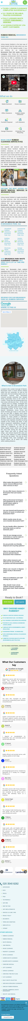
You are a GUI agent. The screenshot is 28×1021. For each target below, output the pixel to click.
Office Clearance (6, 113)
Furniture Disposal (6, 122)
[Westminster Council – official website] (6, 871)
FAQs (4, 896)
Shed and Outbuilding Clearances (12, 983)
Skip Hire (5, 903)
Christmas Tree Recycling (20, 131)
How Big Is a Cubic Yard (9, 912)
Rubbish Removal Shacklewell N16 (19, 456)
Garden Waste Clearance (10, 958)
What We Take (6, 906)
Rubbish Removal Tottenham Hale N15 (6, 460)
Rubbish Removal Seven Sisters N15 (20, 464)
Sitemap (5, 928)
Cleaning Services (14, 649)
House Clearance (20, 104)
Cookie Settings (6, 1014)
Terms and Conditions (9, 922)
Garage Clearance (6, 131)
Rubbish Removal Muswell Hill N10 (19, 448)
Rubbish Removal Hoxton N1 (5, 456)
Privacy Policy (7, 915)
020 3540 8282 (11, 162)
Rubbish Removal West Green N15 (5, 448)
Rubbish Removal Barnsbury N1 (19, 452)
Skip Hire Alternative (9, 909)
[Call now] (25, 3)
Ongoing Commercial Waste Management (11, 990)
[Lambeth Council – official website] (21, 871)
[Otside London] (14, 352)
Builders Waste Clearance (20, 113)
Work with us (6, 925)
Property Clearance (9, 951)
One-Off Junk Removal (9, 994)
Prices (5, 893)
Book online (8, 602)
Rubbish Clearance (8, 935)
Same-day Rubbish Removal (10, 986)
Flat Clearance (7, 977)
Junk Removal (7, 945)
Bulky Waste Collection (10, 980)
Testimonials (6, 899)
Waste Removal (7, 104)
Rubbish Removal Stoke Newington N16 (21, 460)
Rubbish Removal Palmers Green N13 (6, 452)
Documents (6, 918)
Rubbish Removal (7, 939)
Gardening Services (15, 653)
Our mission (6, 887)
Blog (4, 890)
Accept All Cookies (8, 1017)
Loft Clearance (20, 122)
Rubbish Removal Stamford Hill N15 (5, 464)
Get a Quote (20, 602)
